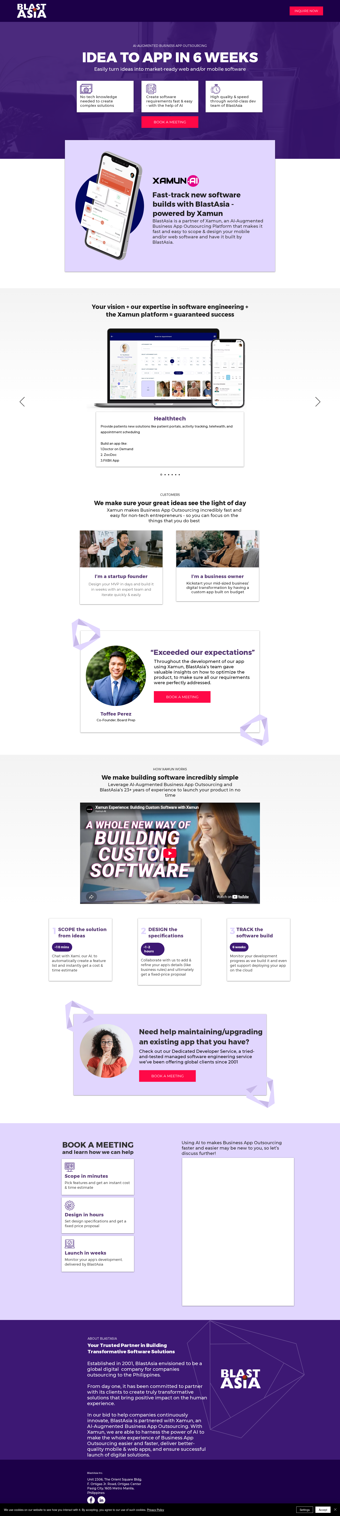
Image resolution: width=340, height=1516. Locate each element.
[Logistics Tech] (179, 474)
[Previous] (22, 402)
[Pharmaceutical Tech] (175, 474)
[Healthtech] (161, 474)
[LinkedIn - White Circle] (101, 1500)
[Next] (317, 402)
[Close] (335, 1510)
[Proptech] (168, 474)
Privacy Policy (155, 1510)
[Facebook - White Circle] (91, 1500)
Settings (305, 1510)
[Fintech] (165, 475)
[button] (306, 11)
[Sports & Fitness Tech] (172, 474)
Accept (323, 1510)
